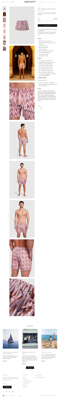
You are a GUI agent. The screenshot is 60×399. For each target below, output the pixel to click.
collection (43, 350)
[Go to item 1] (4, 8)
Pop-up (4, 350)
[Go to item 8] (4, 48)
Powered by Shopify (52, 395)
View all (30, 367)
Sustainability (25, 385)
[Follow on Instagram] (6, 391)
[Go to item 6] (4, 37)
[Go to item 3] (4, 20)
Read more (5, 360)
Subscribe (7, 387)
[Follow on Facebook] (3, 391)
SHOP (4, 1)
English (42, 1)
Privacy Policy (25, 379)
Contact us (25, 387)
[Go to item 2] (4, 14)
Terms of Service (26, 383)
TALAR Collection (46, 352)
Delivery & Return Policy (27, 381)
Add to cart (47, 25)
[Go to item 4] (4, 25)
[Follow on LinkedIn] (9, 391)
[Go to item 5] (4, 31)
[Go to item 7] (4, 42)
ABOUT (7, 1)
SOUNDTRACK (12, 1)
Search (24, 377)
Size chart (55, 18)
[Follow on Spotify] (12, 391)
